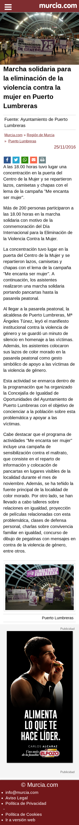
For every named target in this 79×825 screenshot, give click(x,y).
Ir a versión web (20, 820)
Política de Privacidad (25, 803)
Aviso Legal (16, 798)
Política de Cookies (23, 814)
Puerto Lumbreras (58, 618)
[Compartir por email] (33, 160)
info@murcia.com (21, 792)
